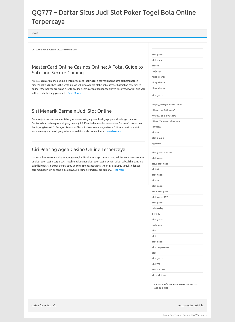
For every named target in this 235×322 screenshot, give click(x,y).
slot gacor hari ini (162, 152)
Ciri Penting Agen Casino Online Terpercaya (78, 149)
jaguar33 (157, 126)
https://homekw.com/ (164, 115)
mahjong (157, 225)
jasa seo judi (161, 288)
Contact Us (190, 284)
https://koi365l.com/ (163, 110)
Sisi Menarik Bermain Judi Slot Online (72, 111)
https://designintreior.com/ (167, 104)
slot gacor (157, 54)
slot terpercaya (160, 247)
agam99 (156, 143)
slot (154, 230)
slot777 (156, 264)
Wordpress (201, 315)
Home (35, 33)
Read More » (74, 93)
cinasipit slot (159, 269)
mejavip (156, 71)
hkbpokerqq (158, 77)
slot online (158, 60)
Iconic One (168, 315)
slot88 (155, 65)
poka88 (156, 214)
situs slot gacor (160, 163)
